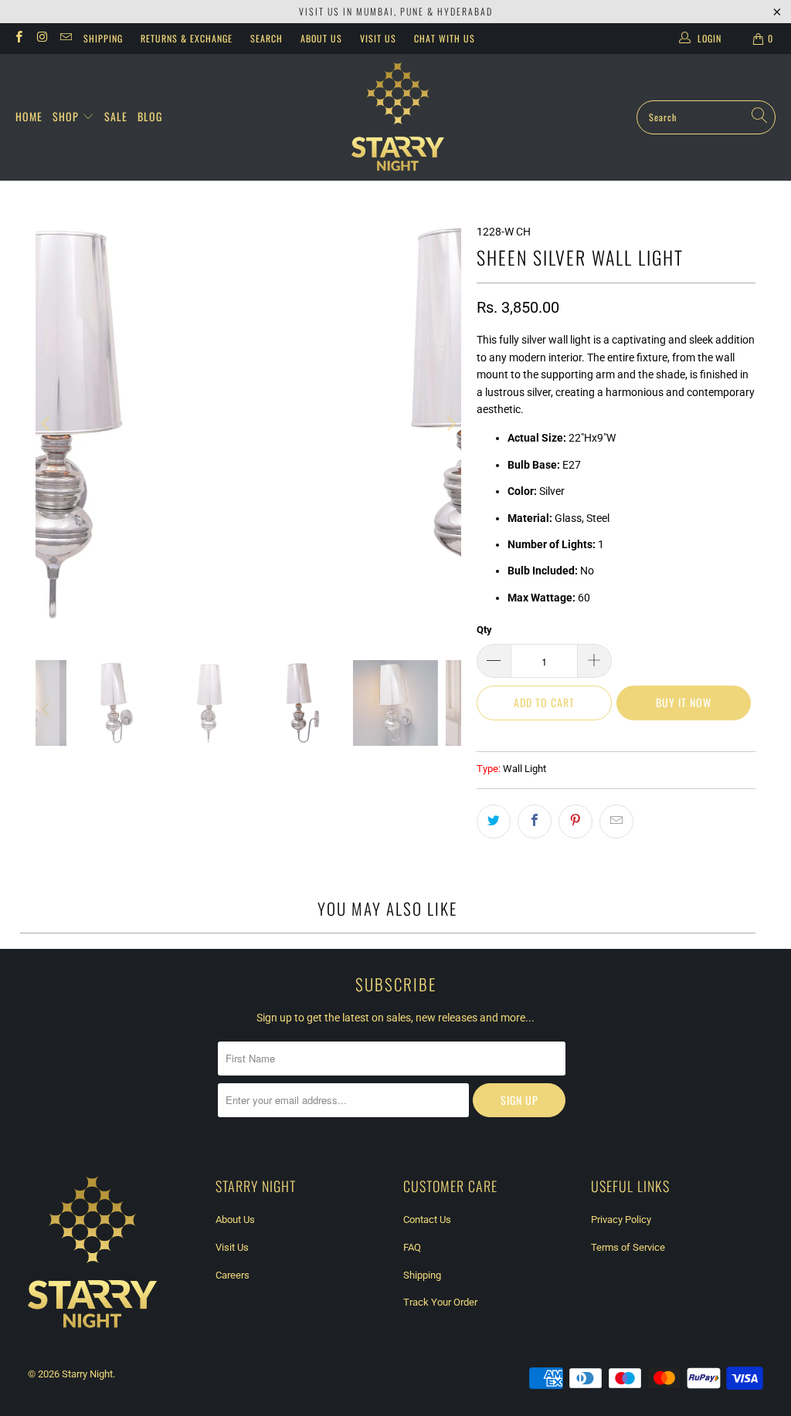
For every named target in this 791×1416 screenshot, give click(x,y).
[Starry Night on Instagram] (41, 38)
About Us (321, 38)
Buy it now (683, 702)
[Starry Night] (397, 117)
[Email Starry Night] (65, 38)
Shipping (103, 38)
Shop (67, 116)
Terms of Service (628, 1247)
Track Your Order (440, 1302)
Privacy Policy (621, 1219)
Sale (115, 116)
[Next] (449, 425)
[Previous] (47, 425)
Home (28, 116)
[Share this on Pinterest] (575, 821)
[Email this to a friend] (616, 821)
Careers (233, 1275)
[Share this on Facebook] (535, 821)
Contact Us (427, 1219)
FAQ (412, 1247)
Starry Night (87, 1374)
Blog (149, 116)
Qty (484, 629)
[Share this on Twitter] (494, 821)
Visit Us (378, 38)
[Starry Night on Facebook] (18, 38)
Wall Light (524, 768)
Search (266, 38)
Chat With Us (444, 38)
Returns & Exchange (187, 38)
